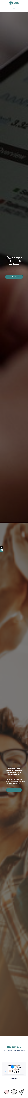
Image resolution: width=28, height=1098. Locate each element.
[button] (14, 8)
